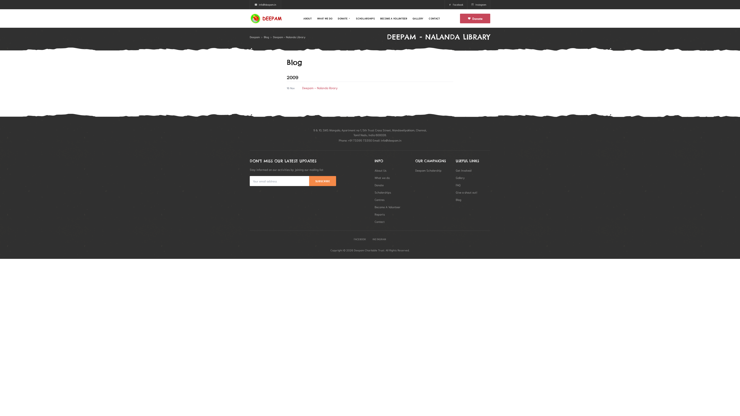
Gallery (418, 18)
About (307, 18)
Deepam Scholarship (428, 170)
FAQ (458, 185)
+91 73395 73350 (360, 140)
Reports (380, 214)
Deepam (255, 37)
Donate (342, 18)
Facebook (458, 4)
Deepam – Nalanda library (320, 88)
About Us (380, 170)
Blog (266, 37)
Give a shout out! (466, 192)
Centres (379, 199)
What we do (324, 18)
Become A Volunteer (387, 207)
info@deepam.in (267, 4)
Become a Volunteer (393, 18)
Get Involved (464, 170)
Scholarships (365, 18)
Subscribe (322, 181)
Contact (434, 18)
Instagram (480, 4)
